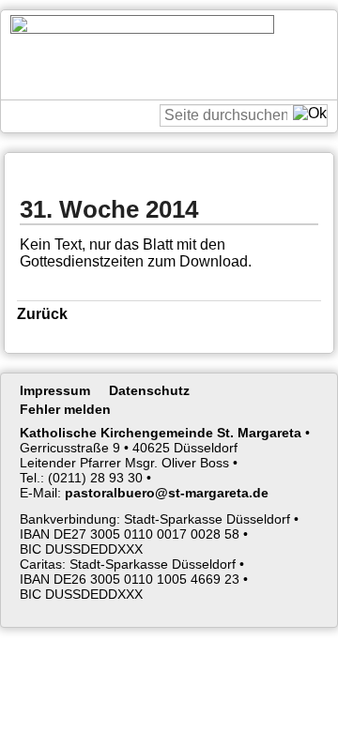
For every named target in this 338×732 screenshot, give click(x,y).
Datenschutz (149, 390)
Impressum (55, 390)
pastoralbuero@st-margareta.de (167, 492)
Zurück (42, 314)
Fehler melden (65, 409)
